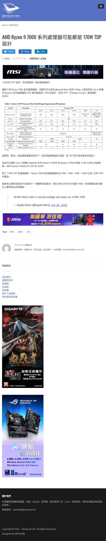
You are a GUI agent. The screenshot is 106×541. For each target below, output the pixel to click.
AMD (20, 232)
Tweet (10, 51)
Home (4, 25)
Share (27, 51)
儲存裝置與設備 (10, 297)
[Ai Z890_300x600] (22, 436)
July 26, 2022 (59, 205)
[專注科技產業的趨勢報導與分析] (10, 10)
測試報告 (6, 277)
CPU (29, 232)
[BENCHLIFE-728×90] (53, 219)
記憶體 (5, 290)
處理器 (43, 58)
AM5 (12, 232)
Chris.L (7, 58)
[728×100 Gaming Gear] (53, 71)
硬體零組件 (35, 58)
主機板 (5, 287)
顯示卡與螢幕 (8, 293)
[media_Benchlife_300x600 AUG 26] (22, 346)
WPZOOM (20, 533)
